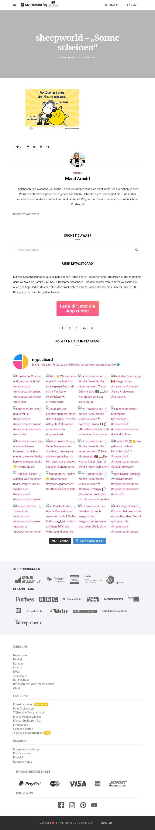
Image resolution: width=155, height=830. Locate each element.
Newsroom (20, 655)
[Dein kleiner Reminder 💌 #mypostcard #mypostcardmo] (126, 486)
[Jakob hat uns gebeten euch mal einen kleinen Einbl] (61, 421)
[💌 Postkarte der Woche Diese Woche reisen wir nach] (93, 389)
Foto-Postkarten (30, 704)
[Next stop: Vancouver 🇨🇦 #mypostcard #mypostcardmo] (126, 389)
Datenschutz (21, 679)
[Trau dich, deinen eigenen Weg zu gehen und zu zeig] (28, 486)
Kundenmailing (22, 753)
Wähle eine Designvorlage (29, 712)
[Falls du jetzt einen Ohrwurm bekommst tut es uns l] (126, 519)
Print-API (18, 757)
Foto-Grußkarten (23, 708)
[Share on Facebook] (10, 101)
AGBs (16, 688)
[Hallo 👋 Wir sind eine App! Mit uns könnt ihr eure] (61, 389)
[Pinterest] (10, 120)
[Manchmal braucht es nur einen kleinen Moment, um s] (28, 454)
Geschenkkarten (23, 729)
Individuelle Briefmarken (31, 733)
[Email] (10, 130)
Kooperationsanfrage (26, 749)
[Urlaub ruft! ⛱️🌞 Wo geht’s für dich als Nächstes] (126, 454)
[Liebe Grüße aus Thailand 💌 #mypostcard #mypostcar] (28, 519)
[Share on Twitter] (10, 111)
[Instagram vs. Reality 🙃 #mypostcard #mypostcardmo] (61, 486)
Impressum (20, 675)
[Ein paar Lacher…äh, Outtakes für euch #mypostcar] (93, 519)
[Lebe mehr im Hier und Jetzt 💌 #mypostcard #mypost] (28, 421)
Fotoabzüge (20, 724)
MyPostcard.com (83, 823)
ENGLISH (132, 5)
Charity (17, 667)
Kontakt (18, 663)
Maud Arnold (71, 57)
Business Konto (22, 761)
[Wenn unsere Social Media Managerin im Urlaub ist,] (61, 454)
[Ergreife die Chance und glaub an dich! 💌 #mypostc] (28, 389)
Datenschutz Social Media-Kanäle (33, 684)
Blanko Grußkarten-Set (27, 720)
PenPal (17, 659)
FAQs (16, 671)
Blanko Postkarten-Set (27, 716)
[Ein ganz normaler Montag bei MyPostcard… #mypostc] (126, 421)
